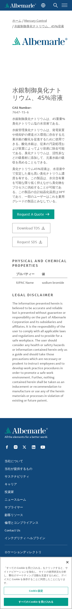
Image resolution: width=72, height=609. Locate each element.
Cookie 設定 (36, 590)
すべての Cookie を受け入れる (36, 601)
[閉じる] (67, 562)
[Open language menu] (43, 5)
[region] (36, 583)
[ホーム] (20, 5)
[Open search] (55, 5)
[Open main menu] (64, 5)
